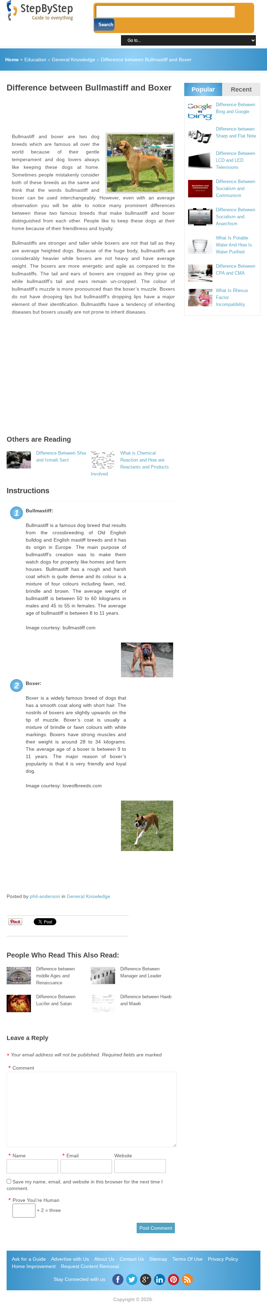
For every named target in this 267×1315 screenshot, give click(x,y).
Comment (23, 1067)
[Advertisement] (133, 110)
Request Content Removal (90, 1266)
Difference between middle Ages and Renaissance (55, 975)
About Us (104, 1259)
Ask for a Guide (29, 1259)
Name (19, 1155)
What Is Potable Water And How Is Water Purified (234, 244)
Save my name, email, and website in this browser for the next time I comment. (85, 1185)
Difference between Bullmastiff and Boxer (146, 59)
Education (35, 59)
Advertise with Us (70, 1259)
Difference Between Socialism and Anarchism (235, 216)
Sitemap (158, 1259)
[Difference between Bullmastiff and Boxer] (140, 163)
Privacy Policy (223, 1259)
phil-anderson (45, 896)
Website (123, 1155)
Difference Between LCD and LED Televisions (235, 160)
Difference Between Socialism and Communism (235, 188)
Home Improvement (34, 1266)
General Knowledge (73, 59)
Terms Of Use (187, 1259)
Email (72, 1155)
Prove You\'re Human (36, 1200)
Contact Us (132, 1259)
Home (12, 59)
